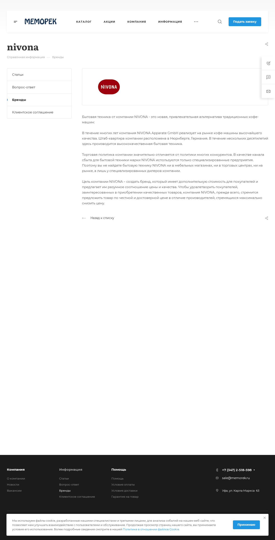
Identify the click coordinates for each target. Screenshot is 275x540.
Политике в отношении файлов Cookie (151, 529)
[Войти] (256, 5)
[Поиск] (220, 22)
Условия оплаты (123, 484)
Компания (16, 469)
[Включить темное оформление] (245, 5)
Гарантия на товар (125, 496)
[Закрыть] (265, 518)
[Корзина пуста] (266, 5)
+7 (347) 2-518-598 (125, 5)
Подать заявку (245, 22)
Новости (13, 484)
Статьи (17, 75)
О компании (16, 478)
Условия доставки (124, 490)
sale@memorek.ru (236, 478)
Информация (70, 469)
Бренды (19, 100)
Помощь (118, 469)
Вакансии (14, 490)
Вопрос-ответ (23, 87)
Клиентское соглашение (32, 112)
